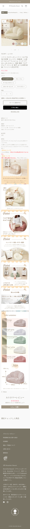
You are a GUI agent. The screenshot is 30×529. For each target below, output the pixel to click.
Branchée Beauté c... (13, 12)
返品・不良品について (9, 445)
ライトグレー (21, 86)
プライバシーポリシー (9, 434)
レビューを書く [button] (15, 407)
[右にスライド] (18, 50)
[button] (3, 6)
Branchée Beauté (17, 526)
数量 (2, 90)
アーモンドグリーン (8, 83)
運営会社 (5, 453)
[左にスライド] (11, 50)
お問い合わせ (6, 449)
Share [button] (5, 392)
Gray (21, 12)
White (25, 12)
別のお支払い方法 (15, 111)
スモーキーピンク (8, 86)
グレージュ (19, 79)
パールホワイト (7, 79)
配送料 (2, 73)
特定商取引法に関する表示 (10, 437)
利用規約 (5, 441)
